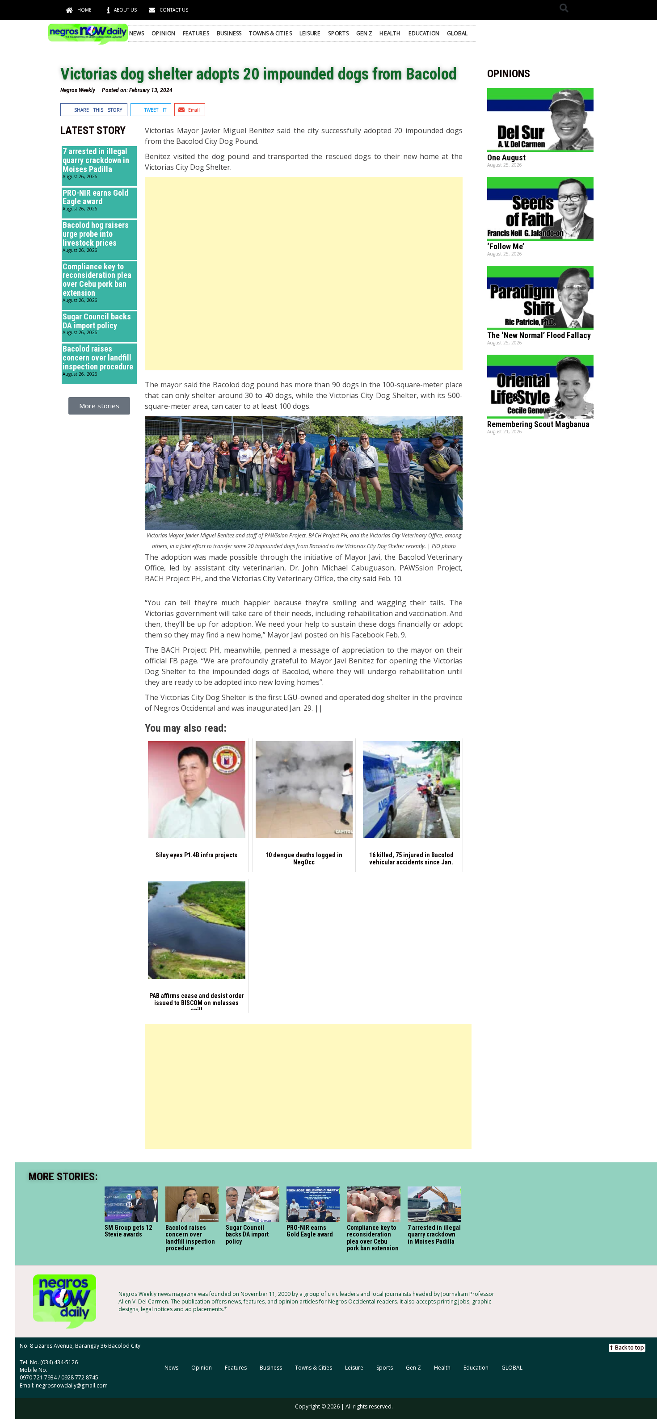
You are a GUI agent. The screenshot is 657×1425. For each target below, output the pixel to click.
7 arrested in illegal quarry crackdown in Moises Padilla (96, 160)
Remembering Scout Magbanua (538, 424)
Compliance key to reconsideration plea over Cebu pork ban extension (97, 280)
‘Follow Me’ (505, 246)
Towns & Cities (270, 33)
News (136, 33)
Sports (338, 33)
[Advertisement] (303, 273)
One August (506, 157)
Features (196, 33)
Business (229, 33)
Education (424, 33)
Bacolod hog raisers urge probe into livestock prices (96, 233)
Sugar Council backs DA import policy (97, 321)
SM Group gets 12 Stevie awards (128, 1230)
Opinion (163, 33)
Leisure (310, 33)
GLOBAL (457, 33)
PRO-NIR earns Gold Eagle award (95, 197)
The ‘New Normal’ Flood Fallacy (539, 335)
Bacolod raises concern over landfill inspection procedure (98, 357)
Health (390, 33)
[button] (564, 8)
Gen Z (364, 33)
